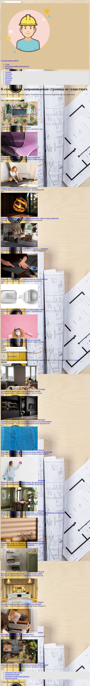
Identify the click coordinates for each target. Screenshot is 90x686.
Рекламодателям (11, 678)
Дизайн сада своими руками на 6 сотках (16, 127)
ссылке (76, 360)
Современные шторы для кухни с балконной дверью (20, 391)
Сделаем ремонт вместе (10, 60)
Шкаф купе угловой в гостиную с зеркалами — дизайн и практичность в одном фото (33, 513)
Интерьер (8, 78)
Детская (8, 76)
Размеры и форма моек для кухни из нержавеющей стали (22, 309)
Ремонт (8, 82)
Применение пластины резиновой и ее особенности (20, 157)
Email (3, 350)
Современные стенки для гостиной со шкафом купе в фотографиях (26, 421)
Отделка (8, 80)
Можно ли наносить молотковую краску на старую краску (23, 482)
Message (4, 362)
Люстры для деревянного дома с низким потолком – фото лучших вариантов (30, 218)
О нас (7, 64)
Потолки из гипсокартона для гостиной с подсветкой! (21, 604)
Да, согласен (12, 356)
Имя (3, 348)
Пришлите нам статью (13, 672)
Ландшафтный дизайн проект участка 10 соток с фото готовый (24, 665)
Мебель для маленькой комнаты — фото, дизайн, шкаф (21, 574)
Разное (7, 84)
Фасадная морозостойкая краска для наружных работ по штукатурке (26, 452)
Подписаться (6, 364)
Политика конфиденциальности (17, 66)
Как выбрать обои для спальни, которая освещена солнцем (23, 543)
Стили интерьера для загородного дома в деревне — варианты (24, 249)
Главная (8, 72)
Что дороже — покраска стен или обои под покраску (21, 340)
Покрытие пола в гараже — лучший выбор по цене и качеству (24, 279)
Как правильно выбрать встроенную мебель (17, 634)
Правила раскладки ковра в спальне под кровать (19, 188)
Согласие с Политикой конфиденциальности (18, 352)
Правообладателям (12, 674)
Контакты (9, 68)
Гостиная (8, 74)
